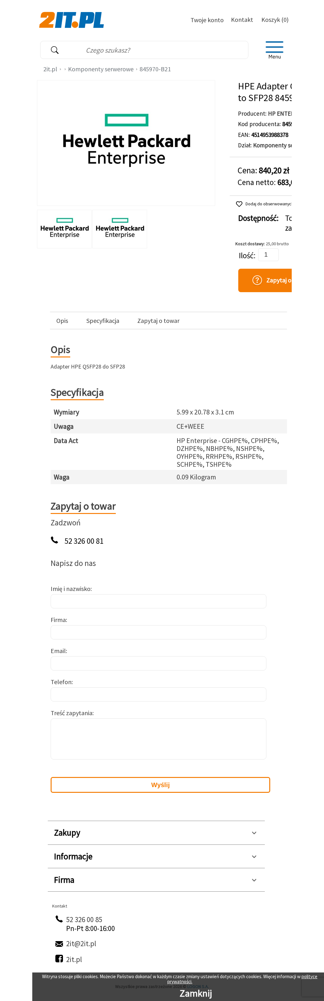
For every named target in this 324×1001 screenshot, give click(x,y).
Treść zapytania (71, 713)
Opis (62, 320)
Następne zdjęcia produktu (208, 227)
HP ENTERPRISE (288, 113)
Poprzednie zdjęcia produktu (43, 227)
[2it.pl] (72, 19)
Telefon (61, 682)
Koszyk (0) (275, 19)
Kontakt (242, 19)
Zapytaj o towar (158, 320)
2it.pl (50, 69)
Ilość (246, 255)
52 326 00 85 (84, 919)
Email (58, 651)
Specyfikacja (102, 320)
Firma (58, 620)
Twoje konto (207, 20)
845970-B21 (155, 69)
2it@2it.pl (81, 943)
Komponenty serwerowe (101, 69)
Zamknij (196, 993)
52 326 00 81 (84, 541)
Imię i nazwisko (70, 589)
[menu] (274, 50)
